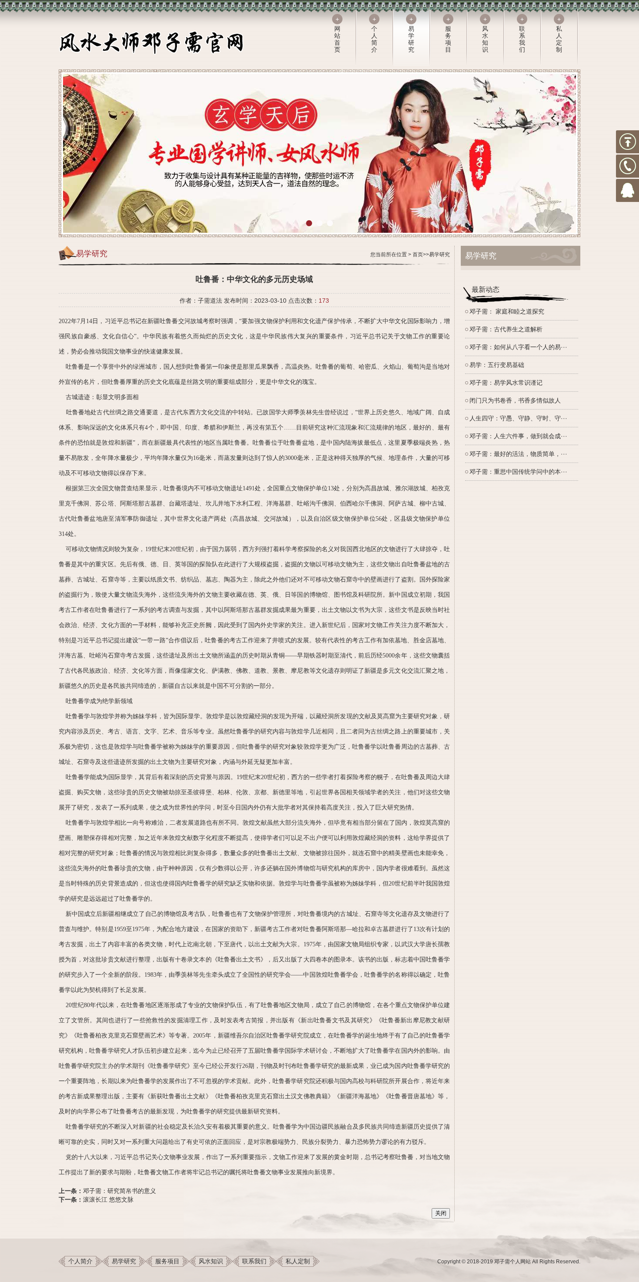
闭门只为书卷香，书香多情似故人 (515, 400)
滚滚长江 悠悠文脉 (108, 1199)
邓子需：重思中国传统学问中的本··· (518, 471)
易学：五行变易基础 (496, 364)
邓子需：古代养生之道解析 (505, 329)
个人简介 (80, 1261)
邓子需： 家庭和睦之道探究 (506, 311)
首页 (418, 254)
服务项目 (167, 1261)
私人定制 (298, 1261)
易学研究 (439, 254)
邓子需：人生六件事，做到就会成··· (518, 436)
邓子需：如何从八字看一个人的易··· (518, 347)
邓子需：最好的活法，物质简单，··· (518, 453)
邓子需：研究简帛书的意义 (119, 1190)
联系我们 (254, 1261)
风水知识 (211, 1261)
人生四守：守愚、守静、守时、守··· (518, 418)
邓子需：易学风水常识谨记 (505, 382)
